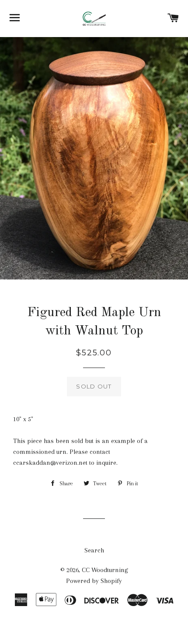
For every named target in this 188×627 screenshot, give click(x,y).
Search (94, 550)
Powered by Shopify (94, 581)
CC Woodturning (105, 570)
